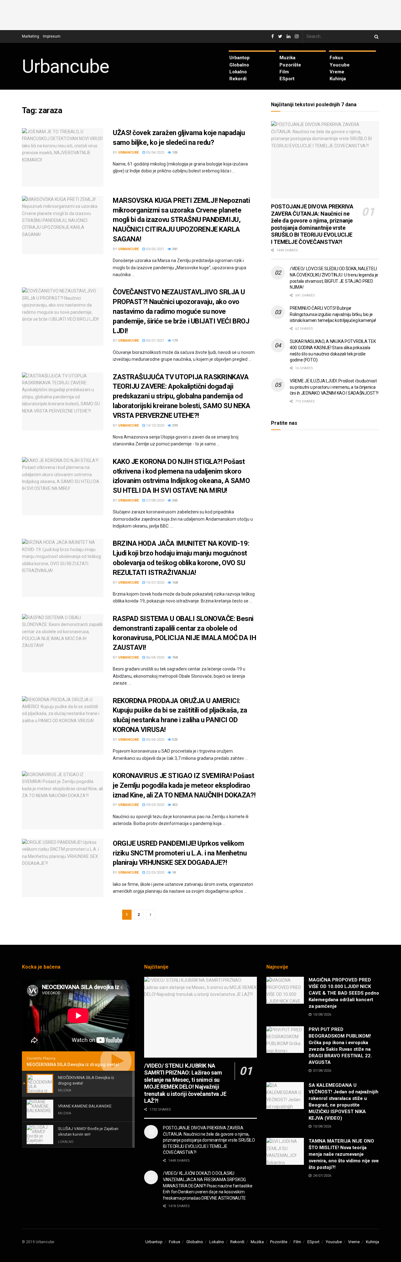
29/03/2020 (154, 805)
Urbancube (65, 66)
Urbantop (239, 57)
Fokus (336, 57)
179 (174, 341)
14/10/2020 (154, 425)
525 (174, 740)
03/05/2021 (154, 249)
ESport (286, 79)
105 (174, 152)
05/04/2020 (154, 740)
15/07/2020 (154, 583)
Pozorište (290, 65)
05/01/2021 (154, 341)
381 (174, 249)
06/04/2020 (154, 657)
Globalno (239, 65)
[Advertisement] (200, 14)
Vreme (337, 72)
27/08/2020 (154, 500)
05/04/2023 (154, 152)
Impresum (51, 36)
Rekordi (238, 79)
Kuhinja (338, 79)
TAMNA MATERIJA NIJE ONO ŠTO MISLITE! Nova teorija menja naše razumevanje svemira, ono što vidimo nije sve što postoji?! (344, 1154)
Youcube (340, 65)
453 (174, 805)
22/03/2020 (154, 872)
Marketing (30, 36)
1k (173, 872)
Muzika (287, 57)
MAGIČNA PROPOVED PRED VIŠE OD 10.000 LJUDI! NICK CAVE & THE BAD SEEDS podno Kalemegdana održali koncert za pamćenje (344, 993)
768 (174, 657)
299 (174, 425)
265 (174, 500)
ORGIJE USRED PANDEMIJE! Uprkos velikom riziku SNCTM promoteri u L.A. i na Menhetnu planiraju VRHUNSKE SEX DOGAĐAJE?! (180, 853)
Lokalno (238, 72)
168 (174, 583)
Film (284, 72)
